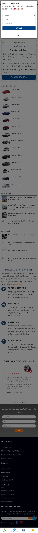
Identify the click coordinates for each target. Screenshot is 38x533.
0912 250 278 (18, 9)
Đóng (19, 35)
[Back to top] (35, 525)
